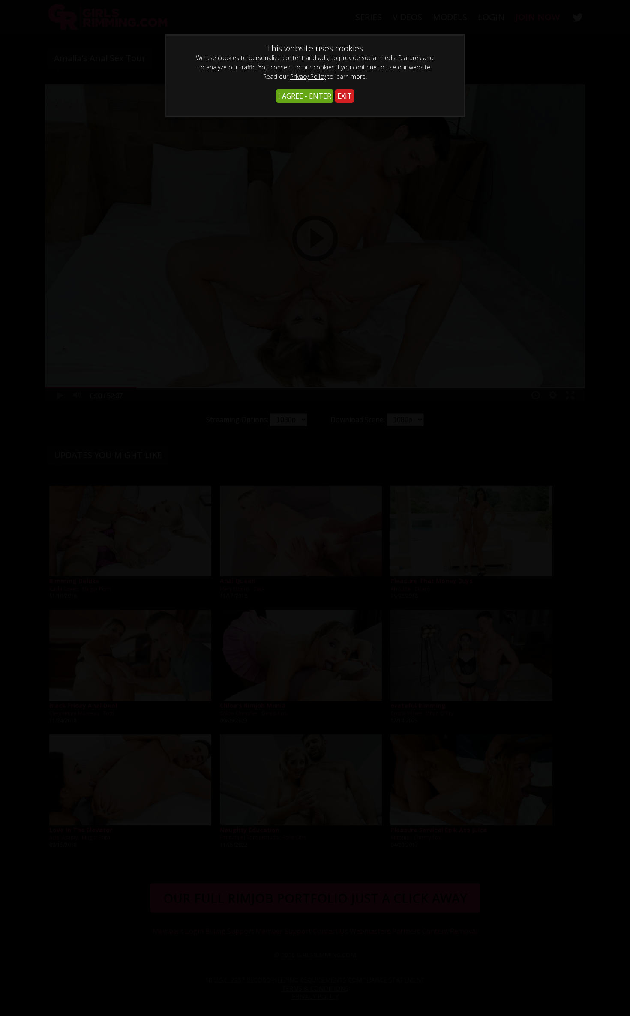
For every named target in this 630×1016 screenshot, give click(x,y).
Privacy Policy (308, 76)
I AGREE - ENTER (304, 96)
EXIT (344, 96)
